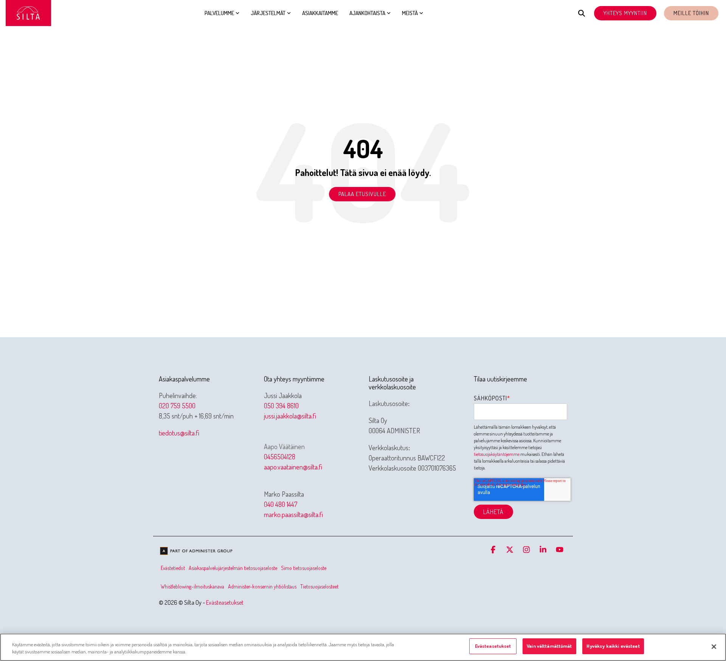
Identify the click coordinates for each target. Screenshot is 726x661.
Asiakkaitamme (320, 13)
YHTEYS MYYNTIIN (625, 13)
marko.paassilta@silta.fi (293, 514)
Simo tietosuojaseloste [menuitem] (303, 568)
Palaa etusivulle (362, 194)
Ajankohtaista (367, 13)
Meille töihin (691, 13)
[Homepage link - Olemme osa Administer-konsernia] (196, 552)
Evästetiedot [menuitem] (173, 568)
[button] (493, 550)
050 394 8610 (281, 406)
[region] (363, 647)
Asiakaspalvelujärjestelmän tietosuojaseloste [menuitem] (233, 568)
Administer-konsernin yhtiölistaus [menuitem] (262, 586)
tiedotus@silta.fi (179, 433)
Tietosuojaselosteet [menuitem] (319, 586)
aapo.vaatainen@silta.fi (293, 467)
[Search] (581, 13)
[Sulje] (714, 646)
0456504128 (279, 457)
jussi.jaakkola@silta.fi (290, 416)
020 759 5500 (177, 406)
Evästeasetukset (225, 602)
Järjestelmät (268, 13)
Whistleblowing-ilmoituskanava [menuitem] (192, 586)
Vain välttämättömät (549, 646)
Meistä (410, 13)
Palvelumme (219, 13)
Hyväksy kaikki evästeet (613, 646)
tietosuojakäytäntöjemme (497, 454)
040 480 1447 (280, 504)
